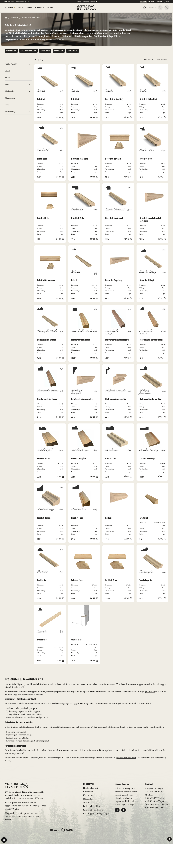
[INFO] (59, 117)
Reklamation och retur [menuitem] (93, 809)
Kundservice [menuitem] (88, 783)
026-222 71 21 (9, 2)
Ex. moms (151, 2)
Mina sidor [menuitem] (88, 799)
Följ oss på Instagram (124, 788)
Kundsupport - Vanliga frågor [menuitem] (96, 813)
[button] (160, 7)
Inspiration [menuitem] (39, 7)
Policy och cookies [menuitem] (91, 806)
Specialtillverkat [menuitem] (25, 7)
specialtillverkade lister (126, 757)
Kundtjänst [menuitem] (88, 795)
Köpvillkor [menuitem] (88, 791)
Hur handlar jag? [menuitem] (90, 788)
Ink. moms (143, 2)
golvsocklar (150, 691)
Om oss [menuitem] (50, 7)
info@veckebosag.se (22, 2)
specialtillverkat (14, 39)
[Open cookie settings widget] (4, 840)
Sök (144, 7)
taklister (25, 737)
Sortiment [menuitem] (8, 7)
